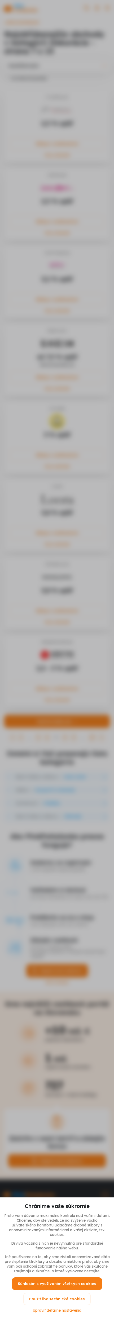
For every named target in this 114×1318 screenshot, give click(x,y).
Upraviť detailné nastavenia (57, 1310)
